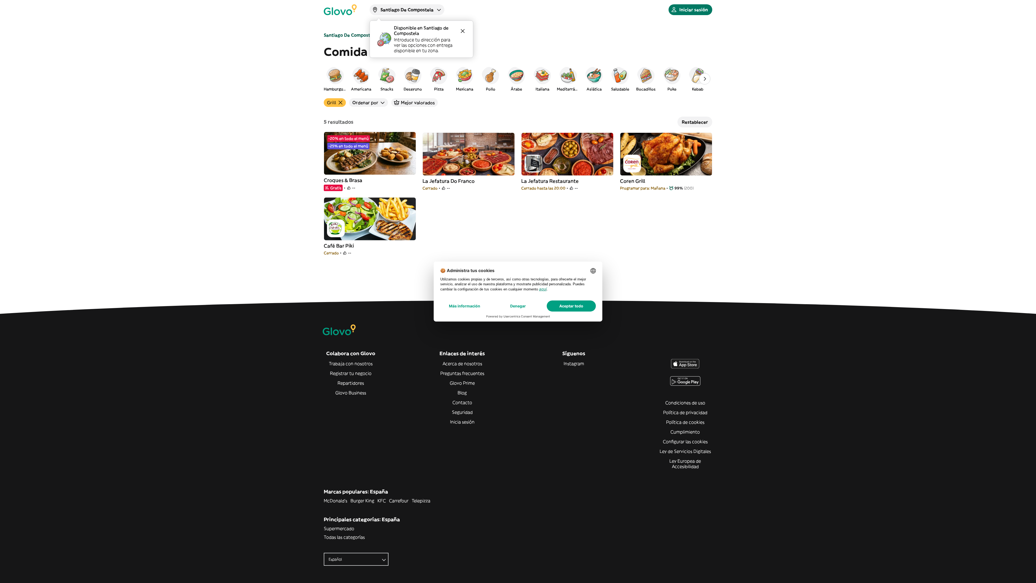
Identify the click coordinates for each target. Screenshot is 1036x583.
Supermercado (339, 528)
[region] (518, 79)
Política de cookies (685, 422)
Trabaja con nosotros (351, 363)
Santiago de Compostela (350, 35)
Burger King (362, 500)
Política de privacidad (685, 412)
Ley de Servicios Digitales (685, 451)
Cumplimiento (685, 432)
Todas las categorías (344, 537)
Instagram (574, 363)
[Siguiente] (704, 78)
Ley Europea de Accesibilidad (685, 463)
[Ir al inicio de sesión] (340, 9)
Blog (462, 392)
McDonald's (335, 500)
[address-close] (462, 31)
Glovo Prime (462, 383)
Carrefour (398, 500)
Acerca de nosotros (462, 363)
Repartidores (351, 383)
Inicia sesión (462, 422)
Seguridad (462, 412)
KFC (381, 500)
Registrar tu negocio (351, 373)
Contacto (462, 402)
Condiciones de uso (685, 402)
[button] (335, 79)
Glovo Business (350, 392)
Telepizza (421, 500)
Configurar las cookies (685, 441)
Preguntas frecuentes (462, 373)
